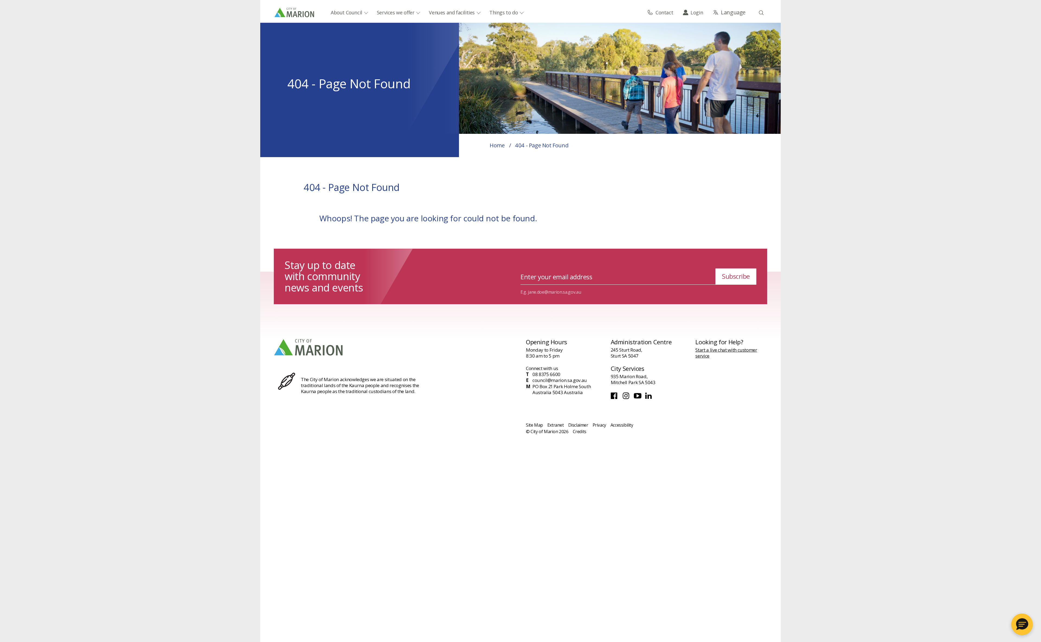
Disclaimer (578, 425)
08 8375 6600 (546, 374)
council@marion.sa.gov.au (559, 380)
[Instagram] (626, 397)
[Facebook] (615, 397)
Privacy (599, 425)
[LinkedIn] (649, 397)
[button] (1022, 624)
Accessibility (622, 425)
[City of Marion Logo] (295, 12)
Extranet (555, 425)
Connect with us (542, 368)
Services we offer (396, 12)
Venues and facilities (452, 12)
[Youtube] (638, 397)
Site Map (534, 425)
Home (497, 145)
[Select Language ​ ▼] (729, 12)
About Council (346, 12)
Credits (579, 432)
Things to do (503, 12)
